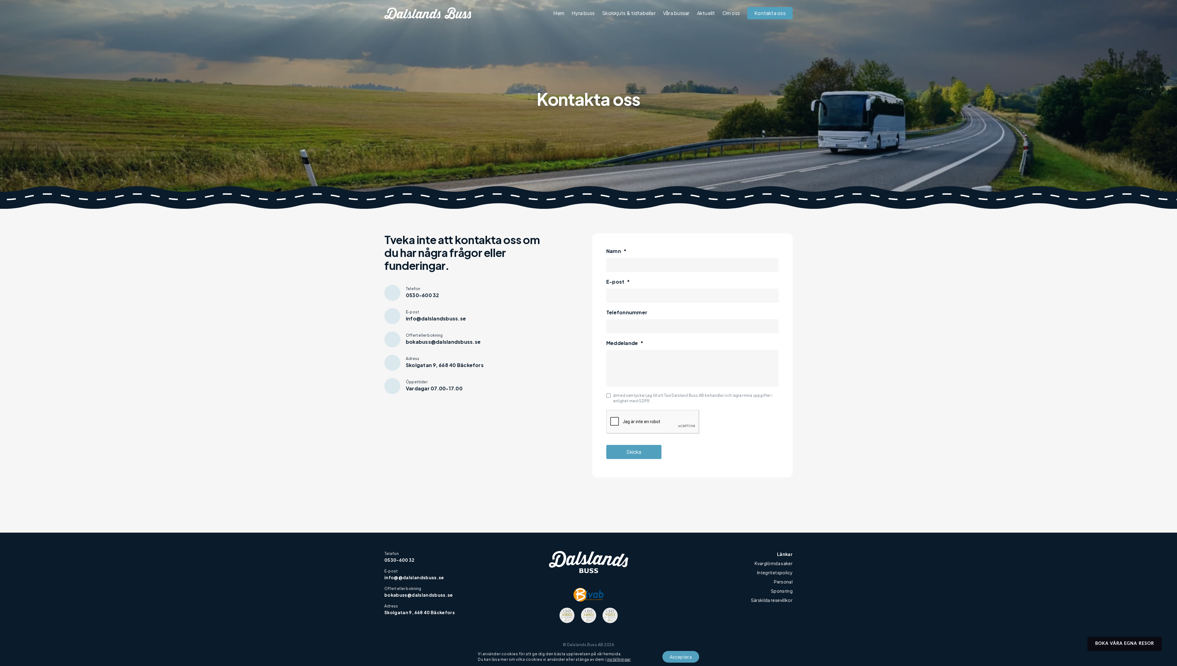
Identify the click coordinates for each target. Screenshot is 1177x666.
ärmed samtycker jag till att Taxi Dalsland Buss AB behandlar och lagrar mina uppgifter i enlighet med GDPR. (692, 398)
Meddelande (625, 343)
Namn (616, 251)
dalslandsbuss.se (432, 595)
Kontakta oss (770, 13)
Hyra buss (583, 13)
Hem (558, 13)
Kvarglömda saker (774, 563)
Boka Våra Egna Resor (1124, 643)
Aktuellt (706, 13)
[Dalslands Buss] (427, 13)
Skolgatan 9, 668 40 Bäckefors (419, 612)
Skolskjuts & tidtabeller (629, 13)
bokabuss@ (398, 595)
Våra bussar (676, 13)
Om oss (731, 13)
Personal (783, 581)
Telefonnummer (626, 312)
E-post (618, 281)
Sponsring (782, 591)
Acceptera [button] (681, 657)
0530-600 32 (399, 560)
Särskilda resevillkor (772, 600)
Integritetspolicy (775, 572)
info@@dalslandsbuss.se (414, 577)
